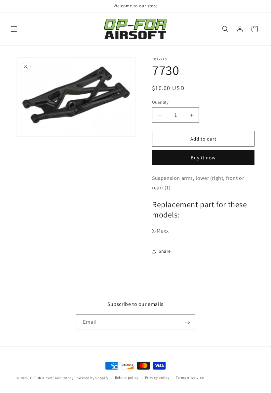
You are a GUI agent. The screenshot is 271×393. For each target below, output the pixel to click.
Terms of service (190, 377)
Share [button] (165, 251)
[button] (14, 29)
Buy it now (203, 157)
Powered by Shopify (91, 378)
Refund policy (126, 377)
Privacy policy (157, 377)
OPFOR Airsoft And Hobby (52, 378)
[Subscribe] (187, 322)
